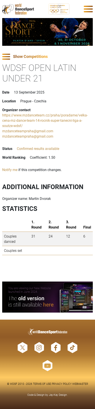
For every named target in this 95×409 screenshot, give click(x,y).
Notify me (9, 169)
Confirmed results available (38, 148)
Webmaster (80, 383)
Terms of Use (42, 383)
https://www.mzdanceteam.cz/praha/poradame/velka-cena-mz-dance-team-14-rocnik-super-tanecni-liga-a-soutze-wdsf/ (45, 120)
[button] (47, 56)
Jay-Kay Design (58, 394)
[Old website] (47, 297)
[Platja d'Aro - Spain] (47, 32)
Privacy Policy (62, 383)
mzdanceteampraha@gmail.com (27, 131)
